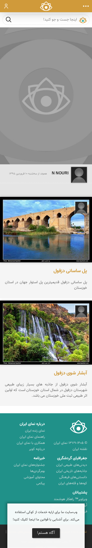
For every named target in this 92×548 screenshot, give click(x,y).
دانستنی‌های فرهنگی (73, 477)
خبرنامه (39, 458)
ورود (6, 6)
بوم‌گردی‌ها (37, 471)
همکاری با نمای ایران (31, 443)
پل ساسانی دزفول (70, 271)
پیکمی (40, 483)
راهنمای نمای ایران (32, 437)
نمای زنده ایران (35, 431)
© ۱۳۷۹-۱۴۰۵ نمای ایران (70, 443)
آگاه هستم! (46, 533)
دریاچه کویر (37, 449)
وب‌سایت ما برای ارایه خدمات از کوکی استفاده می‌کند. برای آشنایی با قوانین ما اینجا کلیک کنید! (46, 516)
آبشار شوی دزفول (70, 373)
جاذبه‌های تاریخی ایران (71, 471)
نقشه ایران (80, 449)
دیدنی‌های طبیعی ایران (71, 465)
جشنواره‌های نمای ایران (29, 465)
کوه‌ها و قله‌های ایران (72, 483)
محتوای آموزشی (34, 477)
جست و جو (8, 19)
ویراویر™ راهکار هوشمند (70, 499)
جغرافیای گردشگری (72, 458)
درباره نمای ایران (32, 424)
